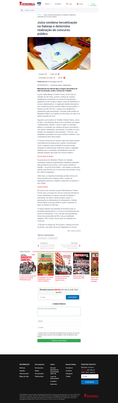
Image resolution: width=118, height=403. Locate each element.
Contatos (58, 4)
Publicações (39, 376)
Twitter (68, 376)
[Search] (22, 10)
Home (39, 15)
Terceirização (53, 238)
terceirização (42, 238)
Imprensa (53, 384)
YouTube (69, 371)
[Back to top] (113, 398)
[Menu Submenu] (51, 3)
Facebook (69, 368)
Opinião (22, 371)
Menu (47, 4)
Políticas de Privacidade (40, 399)
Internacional (24, 373)
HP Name (20, 13)
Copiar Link (53, 74)
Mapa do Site (24, 376)
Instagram (69, 373)
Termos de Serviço (53, 399)
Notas (37, 371)
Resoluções (39, 368)
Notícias (22, 368)
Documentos (39, 373)
